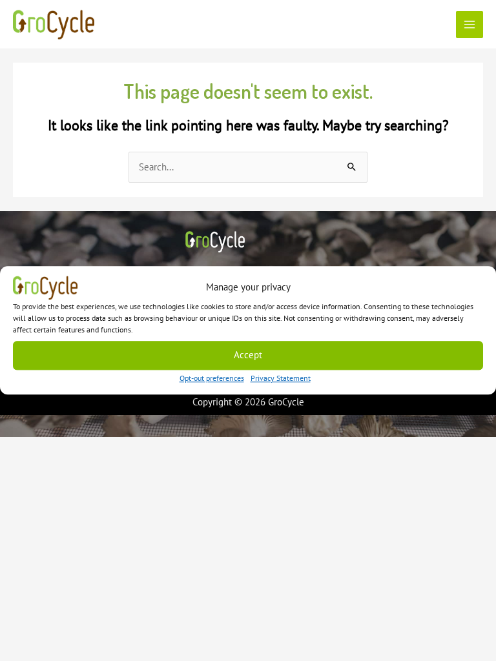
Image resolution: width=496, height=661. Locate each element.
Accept (248, 355)
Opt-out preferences (212, 378)
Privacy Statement (281, 378)
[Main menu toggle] (469, 24)
